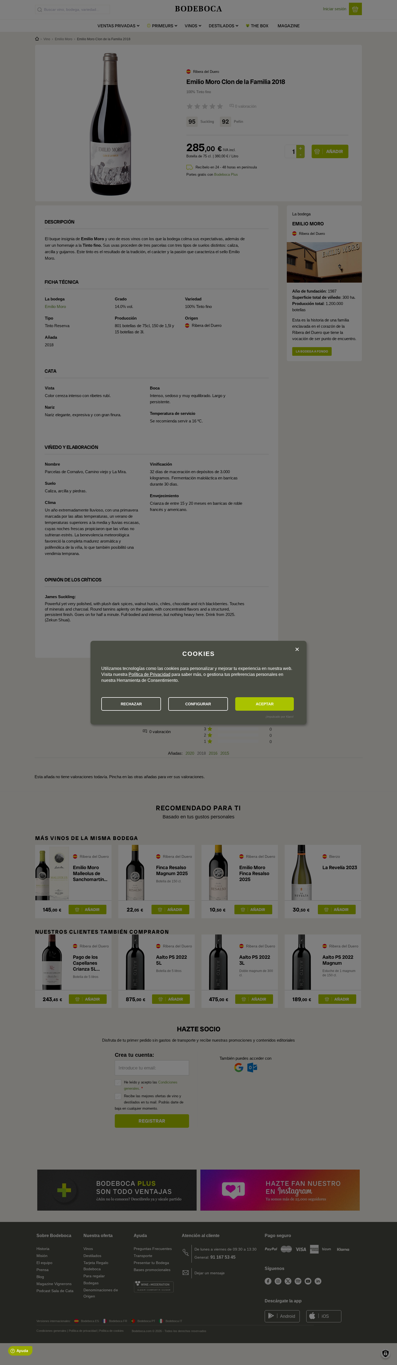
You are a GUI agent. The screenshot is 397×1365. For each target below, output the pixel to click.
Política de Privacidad (149, 674)
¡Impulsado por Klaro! (279, 716)
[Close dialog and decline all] (297, 649)
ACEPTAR (265, 704)
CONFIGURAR (198, 704)
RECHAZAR (131, 704)
